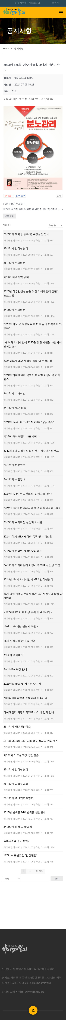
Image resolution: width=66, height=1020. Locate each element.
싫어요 (20, 195)
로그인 (55, 3)
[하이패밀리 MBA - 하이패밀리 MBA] (14, 12)
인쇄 (59, 195)
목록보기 (9, 216)
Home (6, 48)
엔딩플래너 (34, 3)
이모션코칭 (21, 3)
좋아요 (9, 195)
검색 (57, 878)
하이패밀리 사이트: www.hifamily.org (23, 991)
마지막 (39, 871)
